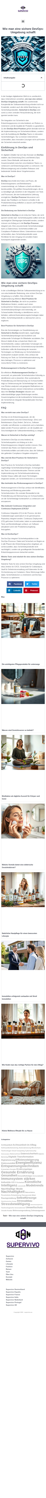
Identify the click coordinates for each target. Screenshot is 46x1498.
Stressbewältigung (15, 1204)
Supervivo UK (11, 1305)
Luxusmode (22, 1186)
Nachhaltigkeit (13, 1192)
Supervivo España (13, 1292)
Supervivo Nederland (14, 1300)
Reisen (8, 1269)
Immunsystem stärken (18, 1178)
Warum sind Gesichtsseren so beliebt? (18, 730)
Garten (8, 1261)
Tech (5, 1216)
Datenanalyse (5, 1154)
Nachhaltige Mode (12, 1188)
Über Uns (9, 1274)
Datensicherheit (29, 1153)
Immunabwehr (38, 1176)
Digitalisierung (8, 1160)
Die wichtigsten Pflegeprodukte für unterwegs (21, 664)
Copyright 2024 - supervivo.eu (23, 1312)
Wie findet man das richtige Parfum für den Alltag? (22, 1065)
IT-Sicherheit (19, 1182)
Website (9, 1280)
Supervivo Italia (12, 1297)
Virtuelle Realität (6, 1210)
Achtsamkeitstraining (9, 1148)
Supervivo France (13, 1294)
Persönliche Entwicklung (11, 1195)
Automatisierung (25, 1148)
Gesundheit (9, 1175)
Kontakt (9, 1277)
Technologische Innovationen (13, 1208)
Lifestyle (9, 1264)
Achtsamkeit (6, 1145)
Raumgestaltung (8, 1198)
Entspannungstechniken (20, 1166)
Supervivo (10, 1256)
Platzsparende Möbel (29, 1195)
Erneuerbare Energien (8, 1169)
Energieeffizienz (29, 1163)
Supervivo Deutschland (15, 1289)
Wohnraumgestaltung (22, 1210)
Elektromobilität (8, 1163)
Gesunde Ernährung (17, 1172)
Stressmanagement (36, 1204)
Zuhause (9, 1259)
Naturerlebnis (30, 1192)
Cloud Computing (18, 1151)
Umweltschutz (34, 1207)
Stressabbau (24, 1200)
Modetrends (34, 1185)
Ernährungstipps (24, 1169)
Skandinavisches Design (8, 1201)
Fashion (9, 1266)
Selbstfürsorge (26, 1197)
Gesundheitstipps (25, 1176)
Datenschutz (15, 1154)
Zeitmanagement (38, 1210)
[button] (23, 21)
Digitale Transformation (21, 1156)
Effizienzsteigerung (27, 1159)
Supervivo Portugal (13, 1302)
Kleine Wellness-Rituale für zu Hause (17, 1131)
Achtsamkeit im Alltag (24, 1145)
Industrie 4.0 (8, 1182)
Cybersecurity (30, 1151)
